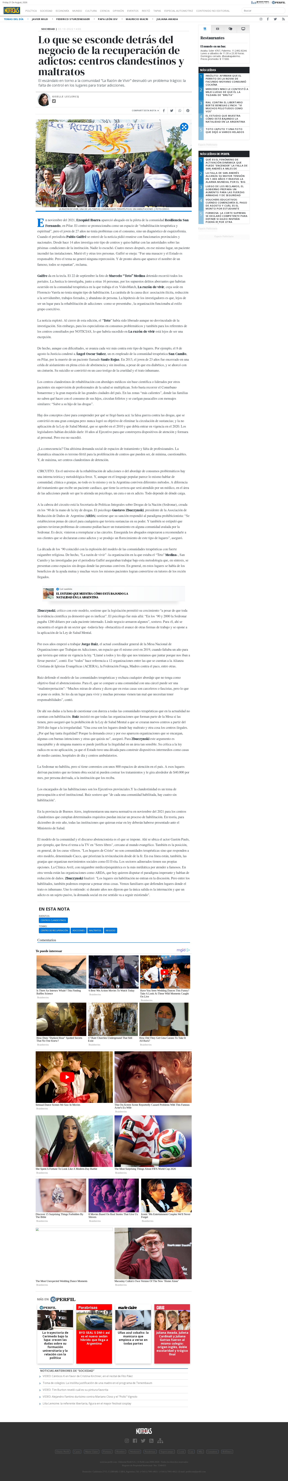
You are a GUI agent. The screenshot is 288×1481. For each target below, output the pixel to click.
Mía (200, 1451)
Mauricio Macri (137, 19)
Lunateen (212, 1451)
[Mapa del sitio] (160, 1440)
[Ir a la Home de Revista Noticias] (12, 10)
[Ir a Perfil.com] (278, 2)
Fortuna (107, 1451)
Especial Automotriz (178, 10)
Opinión (118, 10)
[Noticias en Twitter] (275, 20)
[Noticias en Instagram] (261, 20)
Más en (43, 1299)
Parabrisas (150, 1451)
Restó (146, 10)
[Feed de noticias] (284, 20)
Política (31, 10)
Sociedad (46, 10)
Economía (62, 10)
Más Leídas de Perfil (215, 154)
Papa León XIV (108, 19)
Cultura (91, 10)
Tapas (157, 10)
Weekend (135, 1451)
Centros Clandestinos (53, 920)
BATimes (227, 1451)
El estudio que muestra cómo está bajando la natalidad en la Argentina (92, 595)
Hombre (120, 1451)
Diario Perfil (62, 1451)
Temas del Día (14, 19)
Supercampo (167, 1451)
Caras (77, 1451)
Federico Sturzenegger (73, 19)
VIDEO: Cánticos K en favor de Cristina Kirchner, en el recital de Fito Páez (88, 1376)
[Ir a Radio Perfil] (260, 2)
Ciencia (105, 10)
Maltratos (95, 930)
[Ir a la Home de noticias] (144, 1431)
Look (181, 1451)
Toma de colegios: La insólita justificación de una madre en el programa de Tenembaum (97, 1383)
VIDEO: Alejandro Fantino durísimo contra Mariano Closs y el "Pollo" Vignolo (90, 1396)
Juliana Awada (167, 19)
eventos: (44, 916)
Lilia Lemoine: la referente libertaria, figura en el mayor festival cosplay (87, 1403)
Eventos (132, 10)
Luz (191, 1451)
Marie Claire (91, 1451)
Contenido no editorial (213, 10)
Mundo (77, 10)
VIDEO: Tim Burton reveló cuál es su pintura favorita (75, 1390)
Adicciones (78, 930)
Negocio (110, 930)
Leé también (66, 589)
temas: (43, 926)
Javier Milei (40, 19)
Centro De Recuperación (54, 930)
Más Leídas (208, 70)
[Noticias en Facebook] (267, 20)
